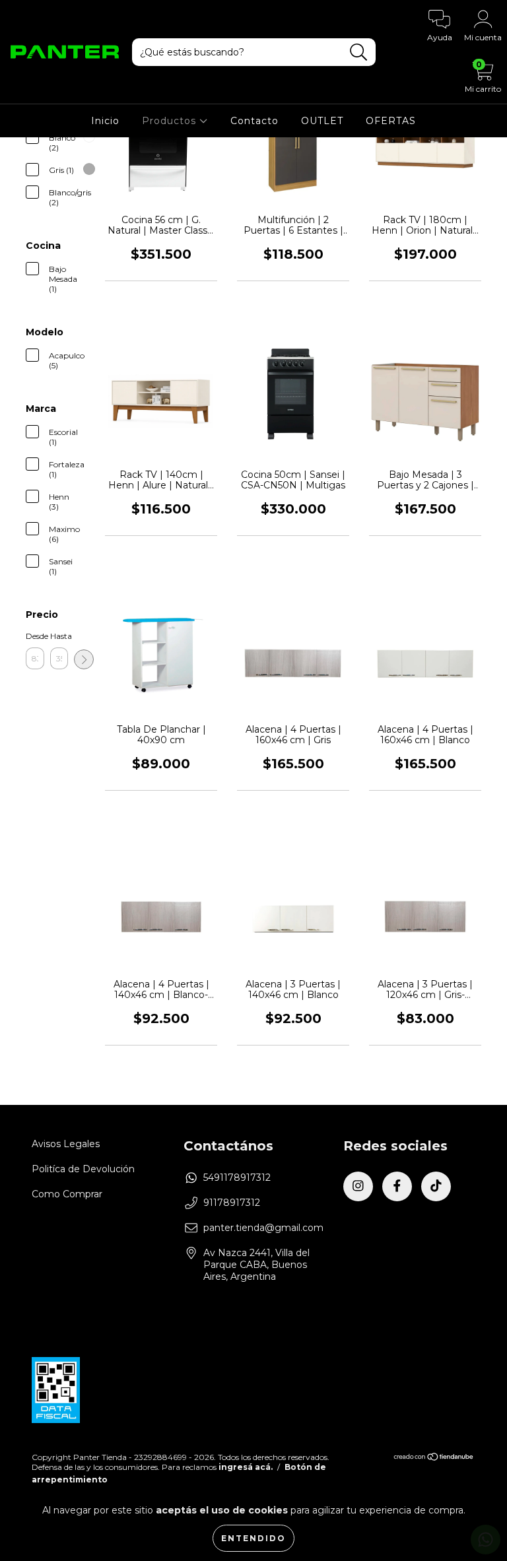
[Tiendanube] (434, 1458)
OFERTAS (391, 121)
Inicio (105, 121)
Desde (35, 636)
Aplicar (84, 659)
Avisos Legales (66, 1144)
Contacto (254, 121)
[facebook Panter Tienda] (397, 1186)
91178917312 (231, 1203)
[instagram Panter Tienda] (358, 1186)
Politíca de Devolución (83, 1169)
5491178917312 (237, 1177)
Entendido (253, 1538)
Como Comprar (67, 1194)
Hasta (59, 636)
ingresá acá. (246, 1467)
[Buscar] (358, 52)
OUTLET (322, 121)
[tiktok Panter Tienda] (436, 1186)
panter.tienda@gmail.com (263, 1228)
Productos (170, 121)
